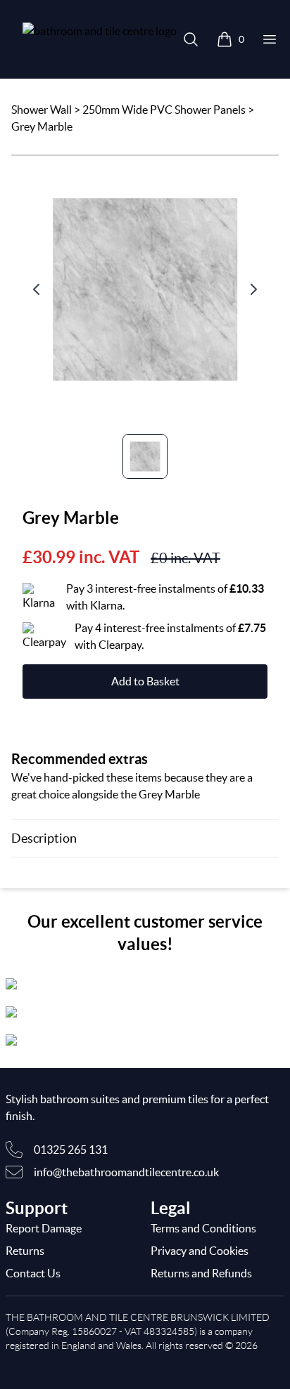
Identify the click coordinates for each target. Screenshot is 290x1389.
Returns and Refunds (201, 1273)
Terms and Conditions (203, 1228)
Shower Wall (41, 109)
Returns (25, 1250)
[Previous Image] (37, 289)
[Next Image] (253, 289)
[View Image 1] (145, 456)
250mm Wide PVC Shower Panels (164, 109)
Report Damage (44, 1228)
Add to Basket (145, 681)
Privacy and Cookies (199, 1250)
